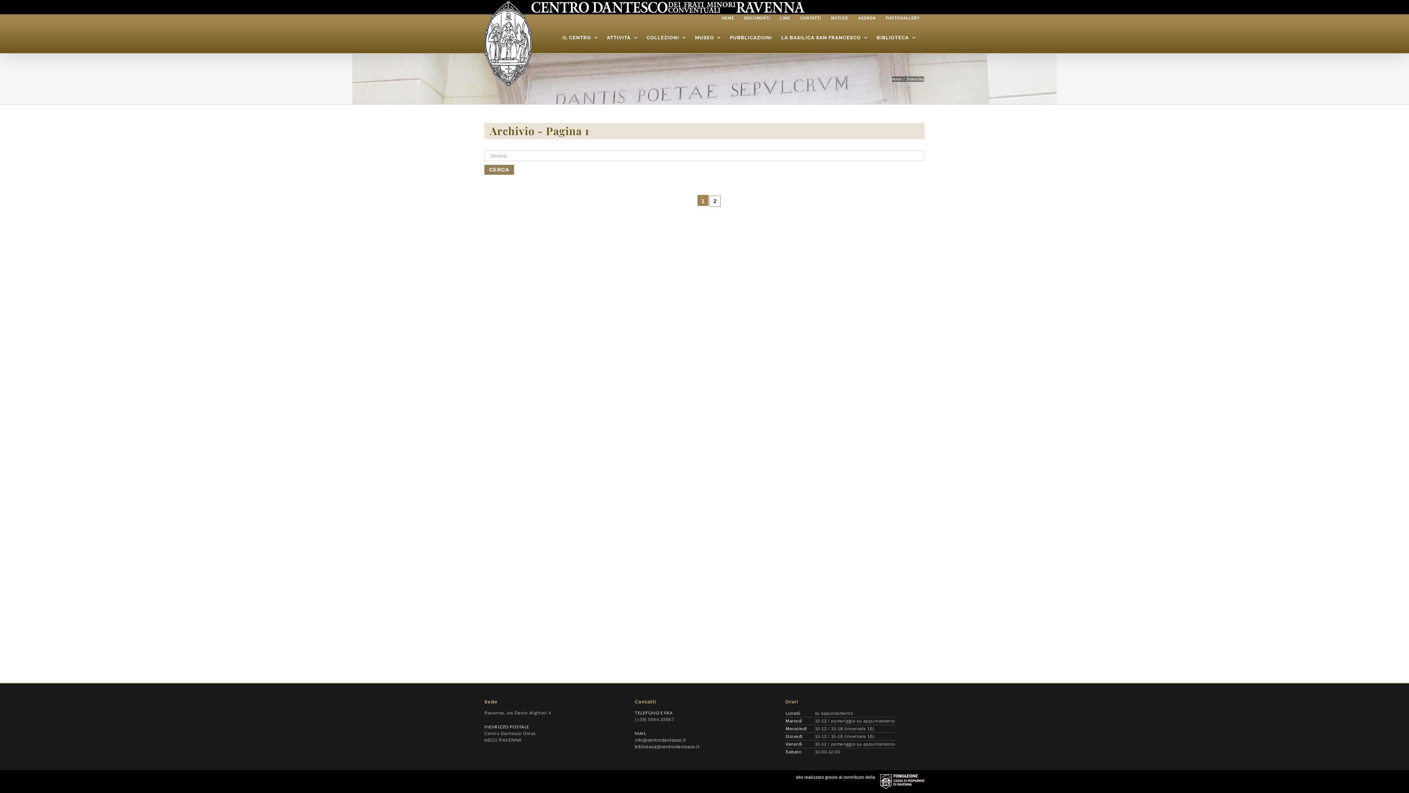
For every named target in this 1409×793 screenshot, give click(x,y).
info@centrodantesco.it (660, 740)
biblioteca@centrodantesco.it (667, 746)
